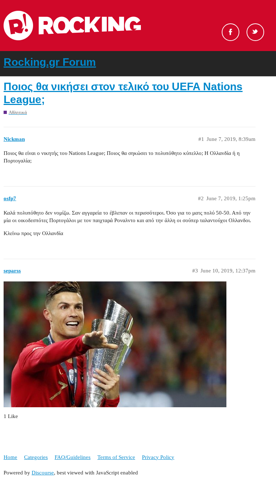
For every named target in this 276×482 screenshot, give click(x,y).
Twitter (255, 32)
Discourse (43, 473)
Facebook (230, 32)
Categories (36, 457)
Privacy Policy (158, 457)
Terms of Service (116, 457)
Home (10, 457)
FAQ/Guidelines (73, 457)
